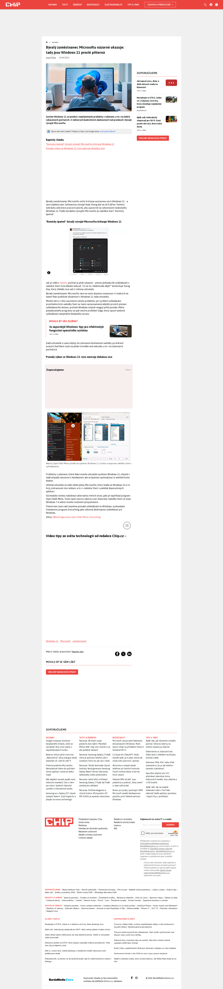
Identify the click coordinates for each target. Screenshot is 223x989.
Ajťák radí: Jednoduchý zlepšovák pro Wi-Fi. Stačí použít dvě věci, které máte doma (149, 122)
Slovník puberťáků (89, 890)
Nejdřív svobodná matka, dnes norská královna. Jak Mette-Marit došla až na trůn (145, 960)
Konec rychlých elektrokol (91, 906)
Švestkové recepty (118, 900)
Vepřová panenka (71, 898)
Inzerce (117, 825)
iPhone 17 (145, 908)
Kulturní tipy (171, 890)
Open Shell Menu (79, 517)
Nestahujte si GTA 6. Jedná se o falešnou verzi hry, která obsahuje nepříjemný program (149, 102)
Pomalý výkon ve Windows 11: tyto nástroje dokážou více (75, 148)
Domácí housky (134, 900)
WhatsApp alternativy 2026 (106, 892)
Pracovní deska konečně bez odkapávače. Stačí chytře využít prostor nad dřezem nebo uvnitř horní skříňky (144, 933)
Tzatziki (78, 900)
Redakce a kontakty (123, 819)
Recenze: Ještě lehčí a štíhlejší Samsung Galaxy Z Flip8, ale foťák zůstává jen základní (94, 782)
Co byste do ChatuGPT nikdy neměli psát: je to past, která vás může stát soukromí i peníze (127, 757)
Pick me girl (122, 890)
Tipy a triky (133, 4)
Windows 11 (52, 641)
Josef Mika (51, 57)
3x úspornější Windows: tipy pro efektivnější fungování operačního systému (76, 328)
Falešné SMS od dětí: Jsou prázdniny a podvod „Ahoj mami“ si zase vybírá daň (128, 782)
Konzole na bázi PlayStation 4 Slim (111, 908)
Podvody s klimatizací (168, 908)
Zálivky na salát (171, 898)
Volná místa (83, 822)
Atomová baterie (88, 908)
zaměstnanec (80, 641)
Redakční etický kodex (124, 822)
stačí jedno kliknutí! (107, 131)
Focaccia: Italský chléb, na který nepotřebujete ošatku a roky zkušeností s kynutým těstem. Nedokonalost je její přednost (144, 925)
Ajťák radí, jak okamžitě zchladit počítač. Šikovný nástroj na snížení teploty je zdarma (161, 744)
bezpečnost (119, 737)
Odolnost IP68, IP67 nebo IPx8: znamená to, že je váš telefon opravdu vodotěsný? (160, 765)
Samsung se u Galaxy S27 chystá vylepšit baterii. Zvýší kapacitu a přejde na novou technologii (61, 796)
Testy (65, 4)
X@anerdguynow (61, 517)
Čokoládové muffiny (107, 898)
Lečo (107, 900)
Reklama (82, 825)
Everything (95, 517)
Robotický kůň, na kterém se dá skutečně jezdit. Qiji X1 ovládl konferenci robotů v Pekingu (78, 960)
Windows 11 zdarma (54, 908)
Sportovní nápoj (156, 898)
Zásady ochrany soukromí (90, 834)
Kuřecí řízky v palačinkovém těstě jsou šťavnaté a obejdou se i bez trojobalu (145, 948)
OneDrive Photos (144, 906)
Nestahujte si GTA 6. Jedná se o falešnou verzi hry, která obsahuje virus (74, 924)
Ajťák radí (49, 892)
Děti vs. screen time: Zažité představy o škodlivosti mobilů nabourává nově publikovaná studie (75, 952)
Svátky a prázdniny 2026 (65, 892)
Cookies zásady (85, 838)
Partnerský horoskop (106, 890)
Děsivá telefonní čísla (70, 890)
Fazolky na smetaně (88, 898)
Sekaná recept (90, 900)
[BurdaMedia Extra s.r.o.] (59, 822)
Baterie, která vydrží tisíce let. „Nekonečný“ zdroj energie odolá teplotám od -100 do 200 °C (61, 757)
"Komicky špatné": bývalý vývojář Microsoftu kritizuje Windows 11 (80, 144)
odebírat (170, 825)
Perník (100, 900)
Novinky (53, 4)
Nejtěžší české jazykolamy (139, 890)
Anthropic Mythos (72, 908)
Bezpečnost (93, 4)
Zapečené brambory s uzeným (155, 900)
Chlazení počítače (71, 906)
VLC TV (155, 908)
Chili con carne (141, 898)
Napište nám (77, 651)
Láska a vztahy (158, 890)
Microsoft (65, 641)
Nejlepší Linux (52, 911)
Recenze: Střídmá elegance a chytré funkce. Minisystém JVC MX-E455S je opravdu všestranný (94, 793)
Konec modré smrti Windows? (165, 906)
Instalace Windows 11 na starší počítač (119, 906)
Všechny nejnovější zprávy (62, 672)
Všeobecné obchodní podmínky (93, 828)
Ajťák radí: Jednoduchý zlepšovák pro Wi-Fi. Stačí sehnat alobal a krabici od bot (77, 929)
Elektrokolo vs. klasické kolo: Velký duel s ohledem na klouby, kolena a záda (161, 754)
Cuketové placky (53, 900)
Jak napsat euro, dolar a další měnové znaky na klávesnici (148, 84)
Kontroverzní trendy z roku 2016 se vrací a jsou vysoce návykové (140, 953)
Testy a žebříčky (87, 737)
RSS (115, 828)
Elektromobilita (113, 4)
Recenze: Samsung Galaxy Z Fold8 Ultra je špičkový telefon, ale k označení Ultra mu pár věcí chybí (94, 757)
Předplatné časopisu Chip (90, 819)
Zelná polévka (67, 900)
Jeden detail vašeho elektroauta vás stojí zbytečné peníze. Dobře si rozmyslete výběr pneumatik (77, 936)
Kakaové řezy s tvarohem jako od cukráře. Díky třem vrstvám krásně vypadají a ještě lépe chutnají (142, 941)
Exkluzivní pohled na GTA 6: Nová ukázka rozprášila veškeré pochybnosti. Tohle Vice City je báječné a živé (77, 944)
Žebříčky (77, 4)
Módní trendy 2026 (85, 892)
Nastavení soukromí (87, 831)
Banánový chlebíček (125, 898)
